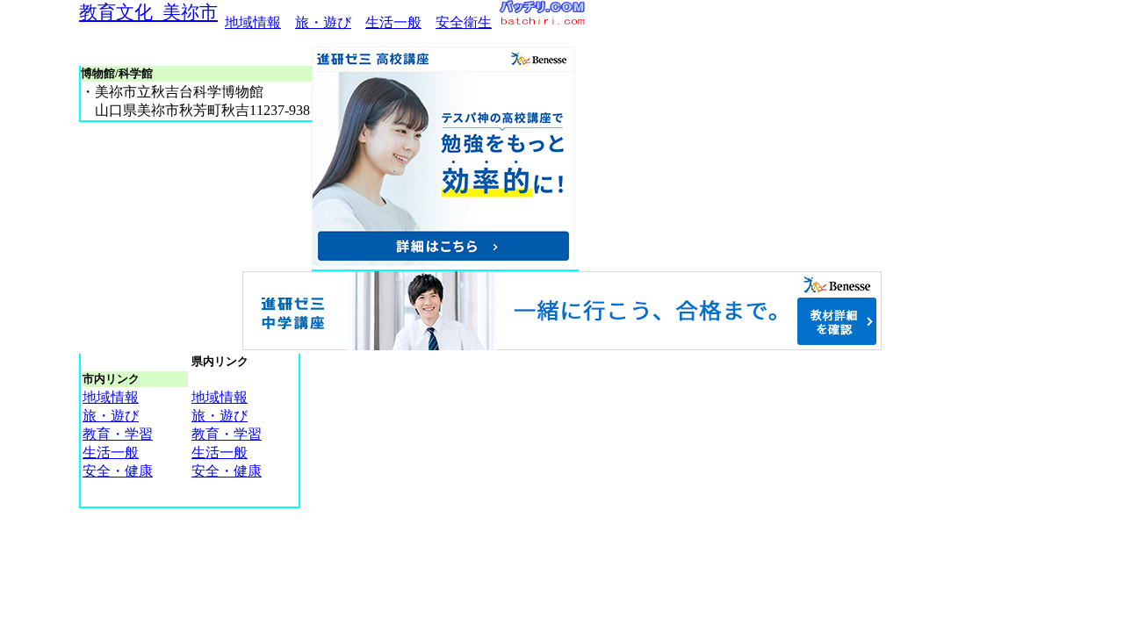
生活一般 (393, 22)
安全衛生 (464, 22)
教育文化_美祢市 (148, 12)
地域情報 (253, 22)
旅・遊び (323, 22)
